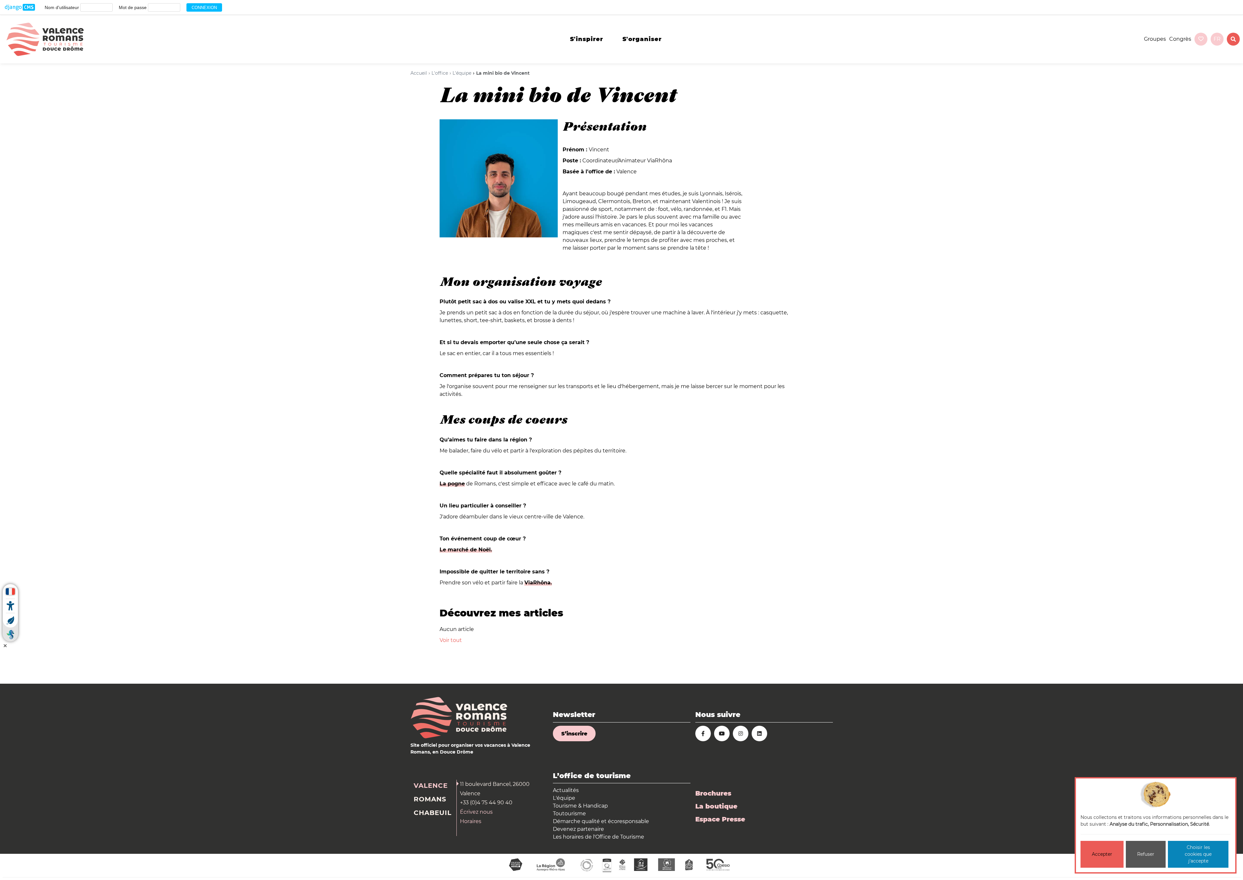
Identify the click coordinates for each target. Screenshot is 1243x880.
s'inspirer (586, 39)
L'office (439, 73)
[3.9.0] (20, 7)
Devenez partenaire (578, 829)
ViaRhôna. (538, 583)
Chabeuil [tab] (433, 813)
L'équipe (462, 73)
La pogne (452, 484)
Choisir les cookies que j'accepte (1198, 854)
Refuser (1145, 854)
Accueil (418, 73)
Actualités (566, 790)
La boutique (716, 806)
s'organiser (642, 39)
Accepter (1102, 854)
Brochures (713, 793)
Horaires (470, 821)
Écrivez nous (476, 812)
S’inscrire (574, 734)
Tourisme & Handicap (580, 806)
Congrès (1180, 39)
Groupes (1155, 39)
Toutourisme (569, 813)
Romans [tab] (430, 799)
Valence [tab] (431, 785)
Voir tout (451, 640)
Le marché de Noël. (466, 550)
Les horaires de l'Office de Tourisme (598, 837)
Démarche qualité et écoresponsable (601, 821)
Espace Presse (720, 819)
